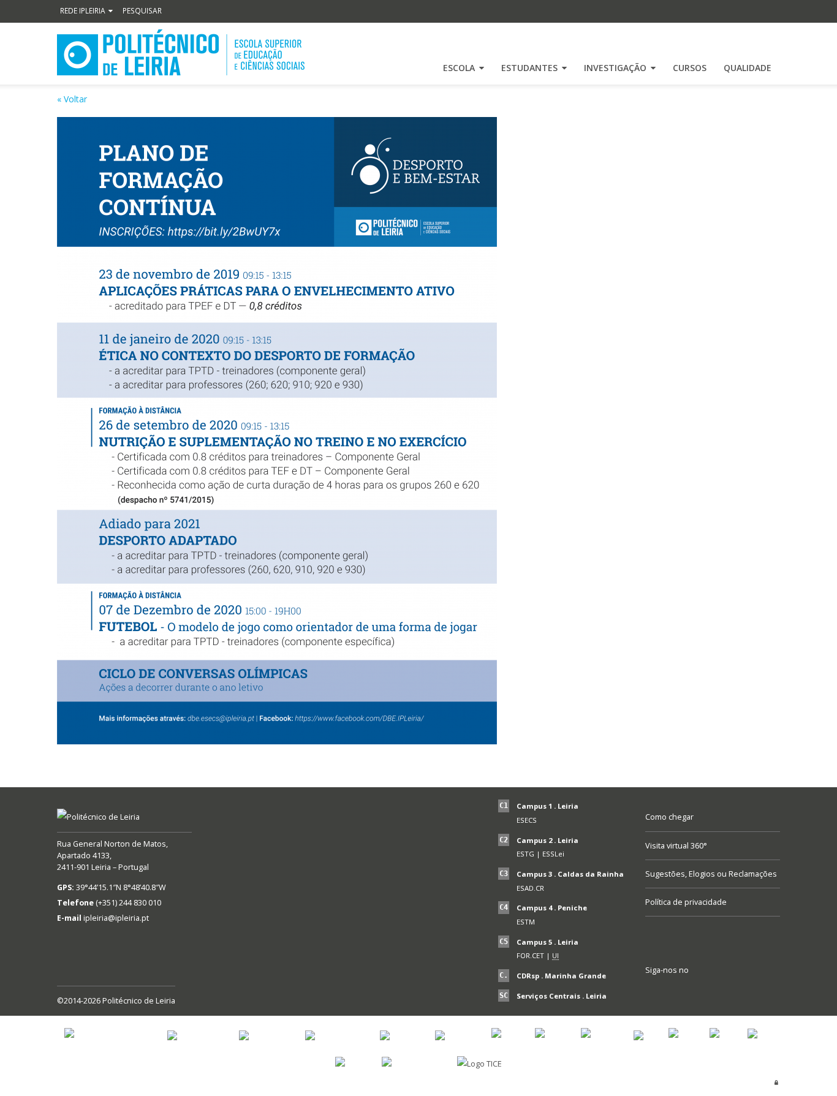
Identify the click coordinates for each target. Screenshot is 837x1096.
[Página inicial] (181, 52)
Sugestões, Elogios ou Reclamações (711, 874)
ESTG (525, 853)
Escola (459, 68)
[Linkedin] (740, 990)
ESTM (526, 921)
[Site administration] (776, 1082)
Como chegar (669, 817)
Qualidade (747, 68)
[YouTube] (657, 990)
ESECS (527, 820)
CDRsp (528, 975)
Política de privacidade (686, 902)
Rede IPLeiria (82, 10)
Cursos (689, 68)
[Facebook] (685, 990)
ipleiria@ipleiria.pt (116, 918)
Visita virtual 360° (676, 846)
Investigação (615, 68)
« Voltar (72, 99)
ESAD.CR (530, 888)
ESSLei (553, 853)
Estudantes (529, 68)
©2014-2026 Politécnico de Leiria (116, 1001)
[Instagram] (712, 990)
